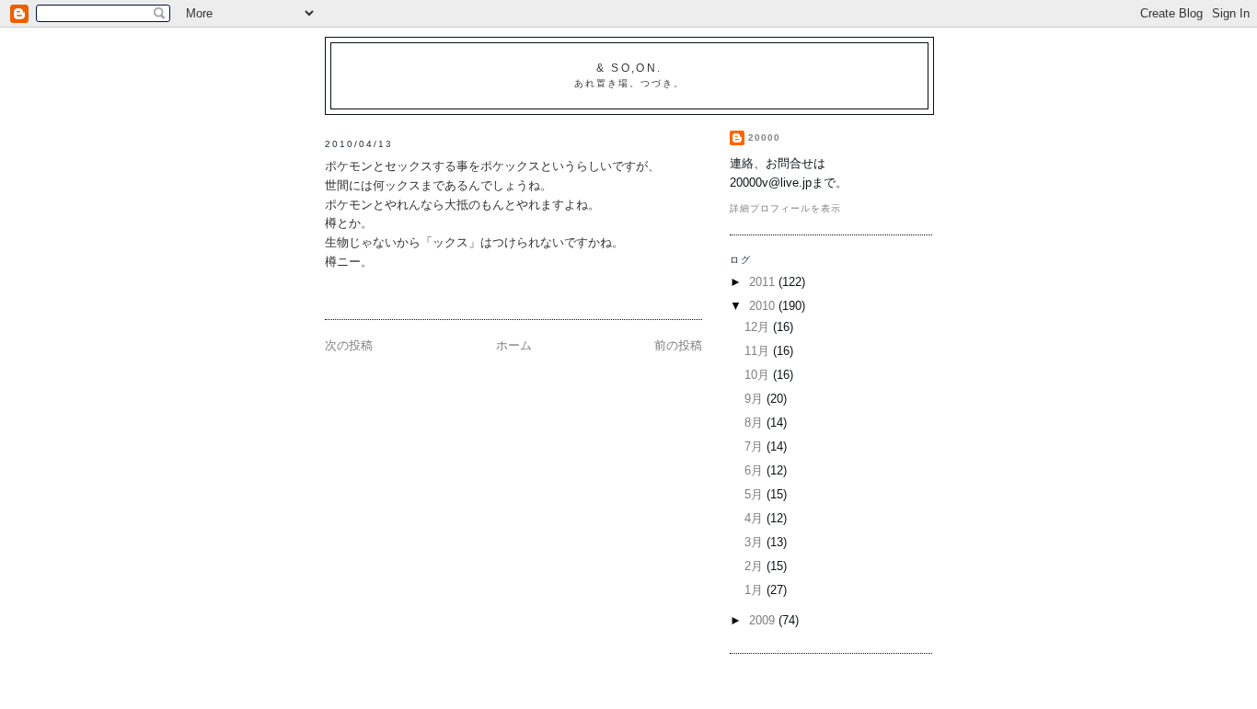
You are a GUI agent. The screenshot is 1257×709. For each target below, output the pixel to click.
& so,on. (629, 68)
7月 (755, 446)
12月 (758, 327)
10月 (758, 375)
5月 (755, 494)
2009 (763, 620)
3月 (755, 542)
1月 (755, 590)
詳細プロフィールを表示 (785, 208)
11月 (758, 351)
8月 (755, 422)
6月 (755, 470)
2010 (763, 306)
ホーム (514, 345)
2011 (763, 282)
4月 (755, 518)
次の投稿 (349, 345)
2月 (755, 566)
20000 (764, 137)
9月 (755, 399)
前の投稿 (678, 345)
